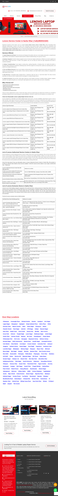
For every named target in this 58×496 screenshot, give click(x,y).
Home (5, 15)
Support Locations (27, 15)
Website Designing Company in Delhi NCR (46, 493)
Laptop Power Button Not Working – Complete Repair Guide (46, 418)
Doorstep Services (19, 465)
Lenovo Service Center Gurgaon (34, 461)
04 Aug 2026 (30, 420)
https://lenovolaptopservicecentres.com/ (24, 485)
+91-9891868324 (8, 18)
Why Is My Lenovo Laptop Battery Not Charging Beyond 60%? (10, 418)
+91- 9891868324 (7, 487)
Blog (45, 15)
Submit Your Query (50, 10)
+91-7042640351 (7, 474)
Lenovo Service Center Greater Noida (34, 467)
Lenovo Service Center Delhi (34, 459)
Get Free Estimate (51, 445)
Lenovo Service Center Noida (34, 464)
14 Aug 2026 (11, 421)
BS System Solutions (21, 491)
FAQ (3, 1)
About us (11, 15)
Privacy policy (21, 467)
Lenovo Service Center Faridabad (32, 475)
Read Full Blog (9, 433)
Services (18, 15)
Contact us (51, 15)
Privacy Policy (38, 15)
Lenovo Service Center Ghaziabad (32, 471)
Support (7, 1)
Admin (6, 421)
